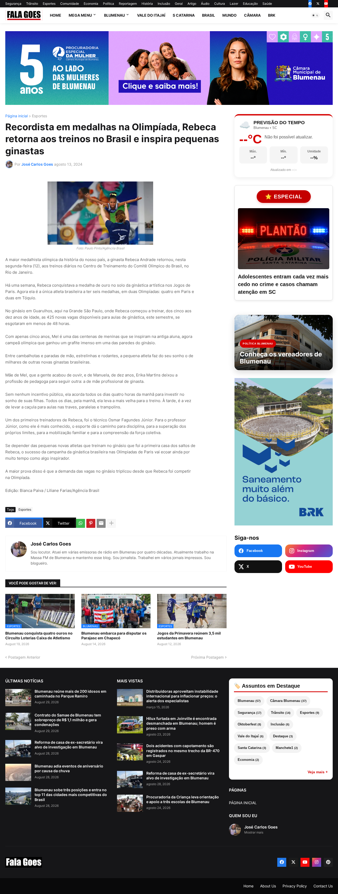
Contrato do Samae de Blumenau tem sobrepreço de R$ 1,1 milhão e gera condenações (68, 720)
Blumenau (114, 15)
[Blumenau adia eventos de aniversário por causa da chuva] (18, 772)
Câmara (252, 15)
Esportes (49, 4)
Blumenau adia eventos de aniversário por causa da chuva (69, 768)
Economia (91, 4)
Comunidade (69, 4)
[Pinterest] (90, 523)
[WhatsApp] (80, 523)
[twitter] (318, 3)
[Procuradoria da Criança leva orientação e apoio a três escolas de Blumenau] (130, 803)
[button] (315, 15)
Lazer (234, 4)
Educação (250, 4)
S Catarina (184, 15)
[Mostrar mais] (111, 523)
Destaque (283, 736)
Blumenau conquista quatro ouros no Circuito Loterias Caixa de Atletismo (39, 635)
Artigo (191, 4)
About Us (268, 886)
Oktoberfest (249, 724)
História (147, 4)
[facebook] (310, 3)
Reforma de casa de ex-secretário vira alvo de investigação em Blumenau (69, 744)
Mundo (229, 15)
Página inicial (16, 116)
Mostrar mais (253, 832)
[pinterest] (328, 862)
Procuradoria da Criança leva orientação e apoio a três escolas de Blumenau (182, 799)
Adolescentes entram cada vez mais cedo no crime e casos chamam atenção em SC (283, 284)
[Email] (101, 523)
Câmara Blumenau (288, 701)
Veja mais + (318, 772)
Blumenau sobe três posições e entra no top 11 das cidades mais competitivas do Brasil (71, 795)
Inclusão (164, 4)
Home (55, 15)
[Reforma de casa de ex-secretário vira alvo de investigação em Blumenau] (18, 748)
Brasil (208, 15)
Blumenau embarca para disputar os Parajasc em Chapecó (114, 635)
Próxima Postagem (207, 657)
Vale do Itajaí (151, 15)
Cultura (219, 4)
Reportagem (128, 4)
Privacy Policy (295, 886)
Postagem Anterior (24, 657)
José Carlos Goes (51, 544)
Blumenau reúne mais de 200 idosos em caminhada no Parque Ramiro (70, 693)
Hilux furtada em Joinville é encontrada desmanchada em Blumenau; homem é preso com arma (181, 723)
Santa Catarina (252, 748)
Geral (179, 4)
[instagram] (316, 862)
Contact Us (323, 886)
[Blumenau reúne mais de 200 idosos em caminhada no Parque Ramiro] (18, 697)
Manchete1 (287, 748)
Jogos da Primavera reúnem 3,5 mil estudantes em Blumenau (189, 635)
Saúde (267, 4)
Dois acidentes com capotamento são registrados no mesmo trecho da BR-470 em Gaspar (182, 750)
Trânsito (32, 4)
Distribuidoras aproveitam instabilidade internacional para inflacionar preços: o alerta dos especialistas (182, 696)
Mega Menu (80, 15)
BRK (271, 15)
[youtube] (326, 3)
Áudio (205, 4)
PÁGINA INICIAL (243, 802)
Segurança (13, 4)
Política (108, 4)
